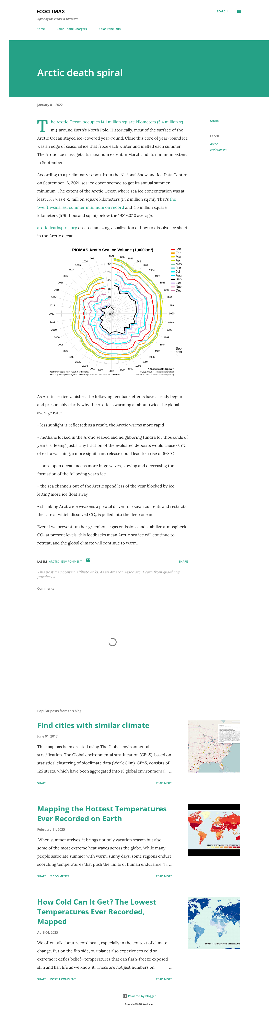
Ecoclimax (50, 11)
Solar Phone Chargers (72, 29)
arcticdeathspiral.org (57, 227)
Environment (218, 150)
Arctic (214, 144)
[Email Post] (88, 561)
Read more (164, 783)
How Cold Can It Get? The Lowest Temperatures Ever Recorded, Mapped (96, 911)
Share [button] (214, 121)
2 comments (59, 876)
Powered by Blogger (141, 996)
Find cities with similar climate (93, 725)
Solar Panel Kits (110, 29)
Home (40, 29)
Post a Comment (63, 979)
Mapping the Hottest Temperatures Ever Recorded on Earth (102, 813)
